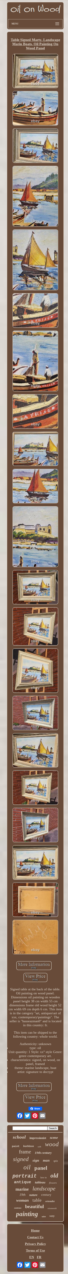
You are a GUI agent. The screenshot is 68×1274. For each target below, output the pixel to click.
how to (43, 1177)
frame (25, 1152)
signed (21, 1159)
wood (52, 1144)
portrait (24, 1176)
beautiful (34, 1206)
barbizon (28, 1146)
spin (55, 1161)
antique (22, 1182)
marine (22, 1189)
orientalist (50, 1201)
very (52, 1215)
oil (27, 1167)
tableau (40, 1182)
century (46, 1195)
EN (31, 1257)
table (37, 1200)
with (39, 1146)
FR (39, 1257)
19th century (43, 1153)
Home (35, 1230)
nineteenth (52, 1208)
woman (22, 1200)
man (46, 1160)
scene (54, 1138)
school (19, 1137)
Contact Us (35, 1237)
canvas (17, 1207)
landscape (43, 1188)
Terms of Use (35, 1250)
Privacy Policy (35, 1244)
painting (27, 1213)
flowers (53, 1182)
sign (35, 1160)
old (54, 1175)
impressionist (37, 1138)
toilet (44, 1217)
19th (22, 1195)
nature (33, 1195)
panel (40, 1168)
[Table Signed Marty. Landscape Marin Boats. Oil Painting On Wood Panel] (35, 71)
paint (15, 1146)
